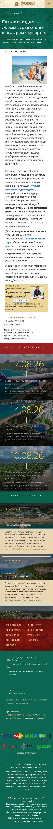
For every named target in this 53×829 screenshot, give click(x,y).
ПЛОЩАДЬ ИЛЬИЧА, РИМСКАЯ (21, 318)
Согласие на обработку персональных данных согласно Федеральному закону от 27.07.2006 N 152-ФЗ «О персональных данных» (27, 807)
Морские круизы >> (36, 630)
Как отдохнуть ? (15, 13)
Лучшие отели (13, 635)
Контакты (11, 645)
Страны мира (33, 635)
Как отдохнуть (14, 625)
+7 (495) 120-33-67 (14, 321)
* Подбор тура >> (35, 625)
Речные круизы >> (15, 630)
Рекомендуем (13, 640)
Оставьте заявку (21, 301)
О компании (33, 640)
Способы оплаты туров (26, 753)
